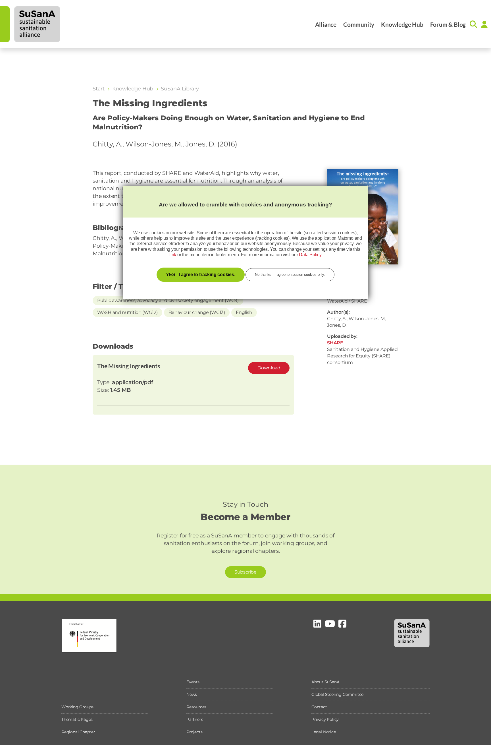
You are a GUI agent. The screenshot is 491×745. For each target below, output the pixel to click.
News (191, 694)
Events (192, 681)
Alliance (325, 24)
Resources (196, 706)
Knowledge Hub (402, 24)
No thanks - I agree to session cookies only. (290, 274)
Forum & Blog (448, 24)
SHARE (335, 342)
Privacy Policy (325, 719)
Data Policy (310, 254)
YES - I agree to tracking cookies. (200, 274)
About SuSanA (325, 681)
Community (358, 24)
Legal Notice (323, 731)
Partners (194, 719)
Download (268, 368)
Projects (194, 731)
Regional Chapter (78, 731)
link (172, 254)
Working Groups (77, 706)
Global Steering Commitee (337, 694)
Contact (319, 706)
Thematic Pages (77, 719)
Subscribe (245, 572)
